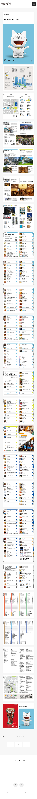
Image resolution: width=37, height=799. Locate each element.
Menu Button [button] (34, 4)
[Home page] (18, 744)
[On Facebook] (15, 785)
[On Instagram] (21, 785)
